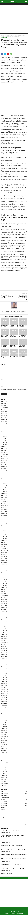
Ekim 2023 (3, 427)
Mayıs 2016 (3, 601)
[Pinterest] (8, 54)
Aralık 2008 (3, 775)
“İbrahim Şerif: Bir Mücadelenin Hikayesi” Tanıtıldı (12, 845)
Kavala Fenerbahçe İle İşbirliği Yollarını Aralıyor (11, 864)
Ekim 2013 (3, 662)
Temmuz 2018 (3, 550)
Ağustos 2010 (3, 736)
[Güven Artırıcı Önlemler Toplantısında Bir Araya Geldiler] (14, 321)
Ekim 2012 (3, 685)
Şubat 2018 (3, 560)
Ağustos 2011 (3, 713)
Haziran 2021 (3, 481)
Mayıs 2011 (3, 718)
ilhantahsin (6, 49)
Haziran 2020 (3, 505)
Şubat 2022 (3, 466)
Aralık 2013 (3, 658)
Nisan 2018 (3, 556)
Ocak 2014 (3, 656)
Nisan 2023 (3, 438)
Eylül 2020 (3, 499)
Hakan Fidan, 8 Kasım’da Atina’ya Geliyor (5, 326)
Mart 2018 (2, 558)
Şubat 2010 (3, 748)
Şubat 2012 (3, 701)
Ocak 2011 (3, 726)
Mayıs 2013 (3, 671)
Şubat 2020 (3, 513)
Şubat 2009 (3, 771)
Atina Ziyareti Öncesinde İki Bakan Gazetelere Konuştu (13, 830)
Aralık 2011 (3, 705)
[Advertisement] (14, 19)
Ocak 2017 (3, 585)
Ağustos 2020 (3, 501)
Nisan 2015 (3, 626)
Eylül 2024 (3, 405)
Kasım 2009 (3, 754)
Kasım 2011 (3, 707)
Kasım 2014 (3, 636)
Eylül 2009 (3, 758)
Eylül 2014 (3, 640)
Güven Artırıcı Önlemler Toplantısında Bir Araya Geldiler (14, 326)
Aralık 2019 (3, 517)
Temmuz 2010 (3, 738)
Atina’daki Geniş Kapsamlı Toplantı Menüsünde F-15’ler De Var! (21, 297)
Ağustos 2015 (3, 619)
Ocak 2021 (3, 491)
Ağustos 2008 (3, 783)
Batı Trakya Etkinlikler (5, 801)
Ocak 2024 (3, 421)
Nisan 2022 (3, 462)
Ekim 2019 (3, 521)
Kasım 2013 (3, 660)
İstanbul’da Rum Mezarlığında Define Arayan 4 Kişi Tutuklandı (5, 357)
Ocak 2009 (3, 773)
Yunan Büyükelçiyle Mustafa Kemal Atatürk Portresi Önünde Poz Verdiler (23, 357)
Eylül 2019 (3, 523)
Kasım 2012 (3, 683)
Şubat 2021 (3, 489)
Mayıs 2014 (3, 648)
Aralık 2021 (3, 470)
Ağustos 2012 (3, 689)
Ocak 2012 (3, 703)
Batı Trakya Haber (4, 803)
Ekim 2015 (3, 615)
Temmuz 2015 (3, 620)
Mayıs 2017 (3, 577)
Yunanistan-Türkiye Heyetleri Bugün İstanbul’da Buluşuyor (14, 868)
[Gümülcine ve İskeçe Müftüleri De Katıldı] (5, 332)
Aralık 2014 (3, 634)
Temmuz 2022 (3, 456)
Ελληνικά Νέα (3, 824)
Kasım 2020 (3, 495)
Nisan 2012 (3, 697)
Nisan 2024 (3, 415)
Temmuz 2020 (3, 503)
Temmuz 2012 (3, 691)
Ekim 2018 (3, 544)
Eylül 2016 (3, 593)
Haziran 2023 (3, 434)
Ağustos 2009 (3, 760)
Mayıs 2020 (3, 507)
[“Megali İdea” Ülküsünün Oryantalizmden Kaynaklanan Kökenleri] (23, 321)
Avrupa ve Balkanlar (4, 793)
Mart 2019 (2, 534)
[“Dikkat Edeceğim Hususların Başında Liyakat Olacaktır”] (23, 342)
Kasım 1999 (3, 785)
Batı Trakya (3, 799)
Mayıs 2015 (3, 624)
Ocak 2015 (3, 632)
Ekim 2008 (3, 779)
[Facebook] (2, 54)
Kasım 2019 (3, 519)
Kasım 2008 (3, 777)
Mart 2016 (2, 605)
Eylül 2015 (3, 617)
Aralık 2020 (3, 493)
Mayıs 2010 (3, 742)
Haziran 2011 (3, 716)
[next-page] (14, 361)
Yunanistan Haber (4, 822)
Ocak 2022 (3, 468)
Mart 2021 (2, 487)
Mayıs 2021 (3, 483)
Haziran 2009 (3, 763)
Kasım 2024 (3, 401)
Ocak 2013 (3, 679)
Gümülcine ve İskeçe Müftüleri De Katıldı (4, 336)
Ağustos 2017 (3, 572)
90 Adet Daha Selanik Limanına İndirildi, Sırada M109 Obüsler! (7, 296)
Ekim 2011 (3, 709)
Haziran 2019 (3, 528)
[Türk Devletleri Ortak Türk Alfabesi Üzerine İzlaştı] (23, 332)
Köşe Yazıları (3, 807)
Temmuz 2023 (3, 432)
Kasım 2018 (3, 542)
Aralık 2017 (3, 564)
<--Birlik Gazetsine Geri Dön (14, 911)
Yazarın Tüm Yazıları (18, 316)
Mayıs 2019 (3, 530)
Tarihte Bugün (3, 813)
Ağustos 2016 (3, 595)
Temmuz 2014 (3, 644)
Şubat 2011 (3, 724)
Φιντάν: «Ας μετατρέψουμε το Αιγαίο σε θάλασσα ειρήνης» (14, 854)
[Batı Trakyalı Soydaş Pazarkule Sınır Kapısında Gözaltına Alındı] (5, 342)
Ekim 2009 (3, 756)
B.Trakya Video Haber (5, 797)
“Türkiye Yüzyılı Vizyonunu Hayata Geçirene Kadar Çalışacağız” (13, 346)
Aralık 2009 (3, 752)
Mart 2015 (2, 628)
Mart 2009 (2, 769)
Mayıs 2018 (3, 554)
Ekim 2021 (3, 474)
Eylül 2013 (3, 664)
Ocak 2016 (3, 609)
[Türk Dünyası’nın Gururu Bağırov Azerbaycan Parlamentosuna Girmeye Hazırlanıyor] (14, 352)
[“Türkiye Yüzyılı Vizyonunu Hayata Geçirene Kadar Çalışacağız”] (14, 342)
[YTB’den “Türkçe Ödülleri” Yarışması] (14, 332)
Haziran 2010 (3, 740)
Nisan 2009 (3, 767)
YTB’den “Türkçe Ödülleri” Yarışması (13, 336)
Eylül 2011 (3, 711)
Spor (1, 811)
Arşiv (2, 791)
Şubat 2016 (3, 607)
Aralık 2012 (3, 681)
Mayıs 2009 (3, 765)
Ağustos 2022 (3, 454)
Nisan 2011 (3, 720)
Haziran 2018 (3, 552)
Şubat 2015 (3, 630)
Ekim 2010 (3, 732)
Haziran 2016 (3, 599)
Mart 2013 (2, 675)
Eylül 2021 (3, 476)
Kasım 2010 (3, 730)
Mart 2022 (2, 464)
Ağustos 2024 (3, 407)
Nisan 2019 (3, 532)
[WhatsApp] (11, 54)
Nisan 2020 (3, 509)
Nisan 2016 (3, 603)
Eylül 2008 (3, 781)
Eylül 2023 (3, 429)
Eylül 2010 (3, 734)
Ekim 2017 (3, 568)
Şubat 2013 (3, 677)
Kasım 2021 (3, 472)
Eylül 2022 (3, 452)
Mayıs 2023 (3, 436)
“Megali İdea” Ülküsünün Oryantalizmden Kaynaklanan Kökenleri (23, 326)
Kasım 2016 (3, 589)
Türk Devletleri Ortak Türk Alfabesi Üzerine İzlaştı (22, 336)
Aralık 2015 (3, 611)
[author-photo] (14, 305)
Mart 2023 (2, 440)
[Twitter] (5, 54)
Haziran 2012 (3, 693)
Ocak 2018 (3, 562)
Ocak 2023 (3, 444)
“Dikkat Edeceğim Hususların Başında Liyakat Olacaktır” (22, 346)
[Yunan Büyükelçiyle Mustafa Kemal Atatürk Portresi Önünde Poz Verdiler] (23, 352)
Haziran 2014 (3, 646)
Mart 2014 (2, 652)
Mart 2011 (2, 722)
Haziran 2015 (3, 622)
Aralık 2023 (3, 423)
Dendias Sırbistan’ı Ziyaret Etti (7, 873)
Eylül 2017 (3, 570)
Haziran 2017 (3, 575)
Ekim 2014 (3, 638)
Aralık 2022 (3, 446)
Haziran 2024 (3, 411)
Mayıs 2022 (3, 460)
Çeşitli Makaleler (9, 316)
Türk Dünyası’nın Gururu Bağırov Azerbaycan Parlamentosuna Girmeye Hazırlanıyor (14, 357)
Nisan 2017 (3, 579)
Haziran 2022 (3, 458)
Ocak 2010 (3, 750)
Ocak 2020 (3, 515)
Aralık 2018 (3, 540)
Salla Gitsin (3, 809)
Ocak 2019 (3, 538)
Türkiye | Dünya (7, 35)
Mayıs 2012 (3, 695)
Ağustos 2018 (3, 548)
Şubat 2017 (3, 583)
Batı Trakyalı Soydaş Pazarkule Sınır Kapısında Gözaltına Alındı (4, 346)
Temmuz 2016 (3, 597)
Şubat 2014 (3, 654)
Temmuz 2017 (3, 573)
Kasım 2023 (3, 425)
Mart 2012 (2, 699)
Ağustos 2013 (3, 666)
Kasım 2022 (3, 448)
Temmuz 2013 (3, 667)
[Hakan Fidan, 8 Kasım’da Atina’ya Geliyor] (5, 321)
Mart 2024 (2, 417)
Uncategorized (3, 817)
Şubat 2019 (3, 536)
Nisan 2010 (3, 744)
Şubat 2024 (3, 419)
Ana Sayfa (2, 35)
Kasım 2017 (3, 566)
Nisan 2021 (3, 485)
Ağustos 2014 (3, 642)
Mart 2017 (2, 581)
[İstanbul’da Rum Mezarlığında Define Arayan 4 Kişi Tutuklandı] (5, 352)
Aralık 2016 (3, 587)
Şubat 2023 (3, 442)
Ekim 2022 (3, 450)
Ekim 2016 (3, 591)
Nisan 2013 (3, 673)
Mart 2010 (2, 746)
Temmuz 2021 (3, 479)
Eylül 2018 (3, 546)
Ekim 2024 (3, 403)
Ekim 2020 (3, 497)
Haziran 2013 (3, 669)
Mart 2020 (2, 511)
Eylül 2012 (3, 687)
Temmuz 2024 (3, 409)
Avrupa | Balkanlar (4, 795)
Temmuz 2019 (3, 526)
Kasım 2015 (3, 613)
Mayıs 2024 (3, 413)
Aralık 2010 (3, 728)
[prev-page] (13, 361)
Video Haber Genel (4, 820)
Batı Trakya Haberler (4, 805)
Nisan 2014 (3, 650)
